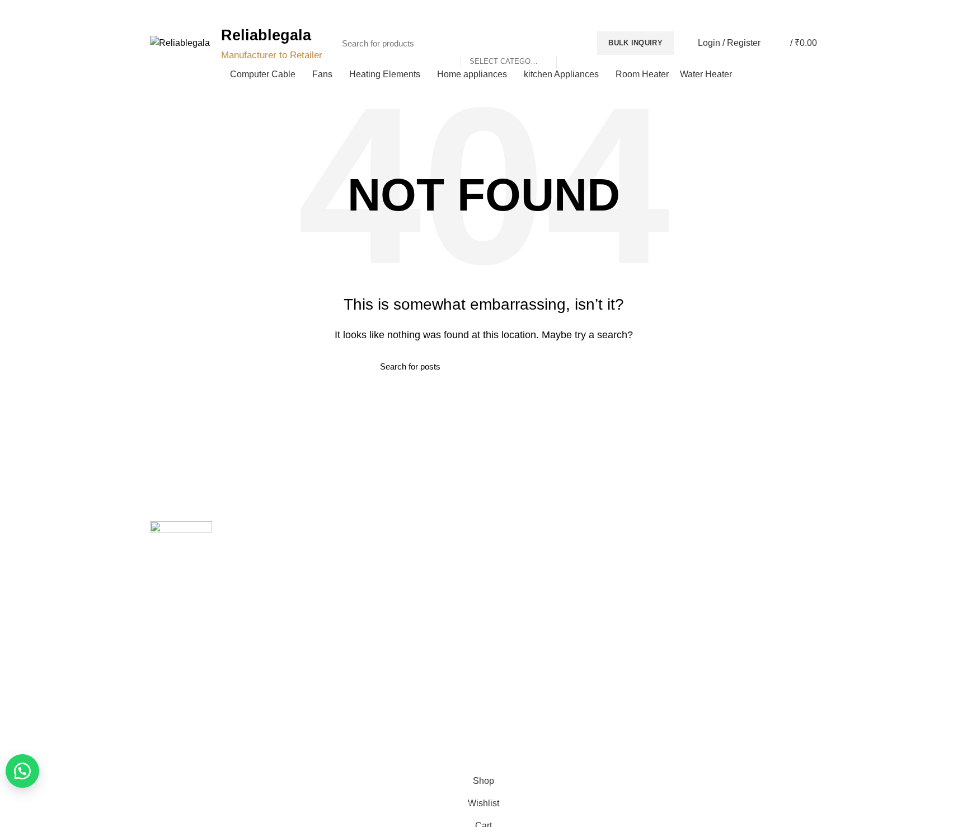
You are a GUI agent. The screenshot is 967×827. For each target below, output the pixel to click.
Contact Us (340, 588)
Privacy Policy (516, 549)
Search (571, 43)
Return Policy (515, 588)
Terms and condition (528, 608)
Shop (330, 608)
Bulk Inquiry (635, 43)
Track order (341, 627)
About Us (337, 569)
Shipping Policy (519, 569)
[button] (22, 771)
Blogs (793, 11)
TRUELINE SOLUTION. (610, 753)
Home (331, 549)
